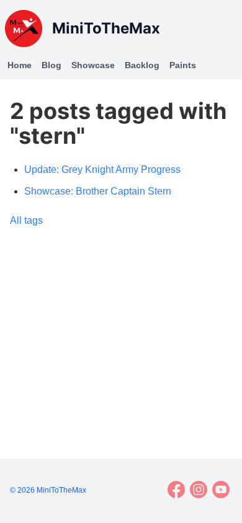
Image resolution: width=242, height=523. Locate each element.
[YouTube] (221, 489)
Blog (51, 65)
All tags (26, 220)
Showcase (93, 65)
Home (19, 65)
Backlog (142, 65)
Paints (182, 65)
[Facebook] (176, 489)
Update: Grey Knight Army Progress (102, 169)
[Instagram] (198, 489)
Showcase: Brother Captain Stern (97, 191)
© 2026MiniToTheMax (48, 490)
